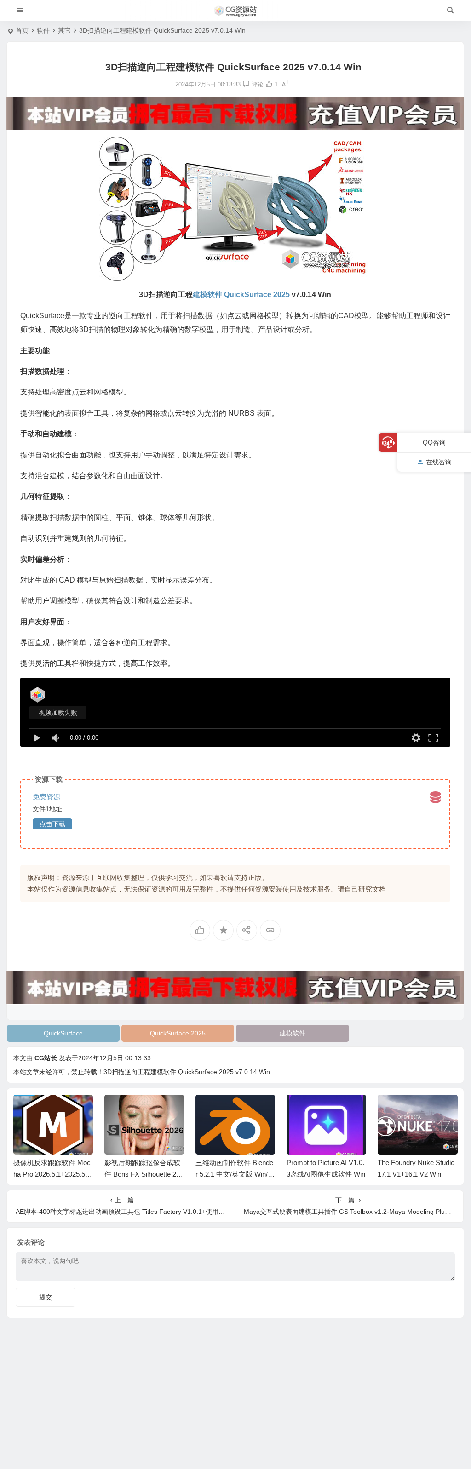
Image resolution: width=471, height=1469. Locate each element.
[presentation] (404, 1109)
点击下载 (52, 824)
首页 (22, 30)
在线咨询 (439, 462)
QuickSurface (63, 1033)
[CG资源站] (235, 10)
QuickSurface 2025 (178, 1033)
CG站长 (45, 1058)
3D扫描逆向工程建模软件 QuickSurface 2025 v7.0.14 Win (186, 1071)
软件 (43, 30)
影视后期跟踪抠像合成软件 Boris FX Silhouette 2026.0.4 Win (52, 1174)
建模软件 (292, 1033)
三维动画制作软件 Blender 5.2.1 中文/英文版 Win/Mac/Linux (143, 1174)
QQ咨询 (434, 442)
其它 (64, 30)
